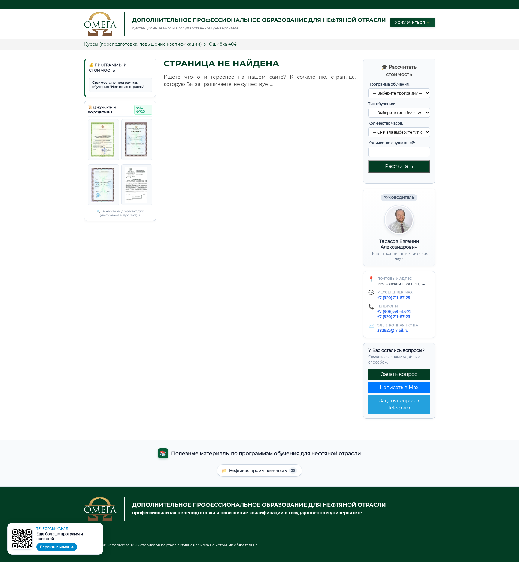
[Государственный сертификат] (103, 184)
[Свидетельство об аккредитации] (136, 184)
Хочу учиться (412, 22)
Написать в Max (399, 387)
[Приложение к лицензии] (136, 139)
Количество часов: (385, 123)
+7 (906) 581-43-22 (394, 311)
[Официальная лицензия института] (103, 139)
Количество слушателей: (391, 142)
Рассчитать (399, 166)
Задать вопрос (399, 374)
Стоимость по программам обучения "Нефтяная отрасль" (118, 84)
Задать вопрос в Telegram (399, 404)
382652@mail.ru (392, 330)
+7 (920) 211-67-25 (393, 297)
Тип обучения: (381, 103)
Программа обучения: (389, 84)
